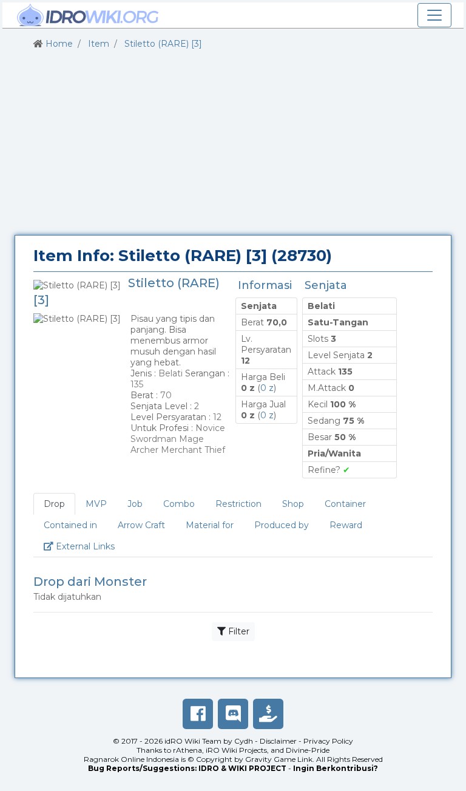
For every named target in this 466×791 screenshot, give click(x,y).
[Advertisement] (233, 143)
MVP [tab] (96, 503)
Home (59, 43)
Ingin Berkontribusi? (335, 768)
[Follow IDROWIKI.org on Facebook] (198, 714)
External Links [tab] (89, 546)
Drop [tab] (54, 503)
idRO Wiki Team (192, 740)
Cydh (243, 740)
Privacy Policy (328, 740)
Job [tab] (135, 503)
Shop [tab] (293, 503)
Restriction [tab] (238, 503)
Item (98, 43)
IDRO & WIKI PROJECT (242, 768)
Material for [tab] (210, 525)
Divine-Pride (307, 750)
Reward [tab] (345, 525)
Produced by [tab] (281, 525)
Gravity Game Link (278, 759)
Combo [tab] (179, 503)
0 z (267, 387)
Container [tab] (345, 503)
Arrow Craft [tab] (141, 525)
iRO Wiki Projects (236, 750)
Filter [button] (237, 631)
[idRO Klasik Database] (88, 15)
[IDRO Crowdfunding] (268, 714)
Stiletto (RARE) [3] (163, 43)
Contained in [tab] (70, 525)
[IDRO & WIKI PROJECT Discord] (233, 714)
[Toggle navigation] (434, 15)
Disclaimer (278, 740)
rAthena (187, 750)
